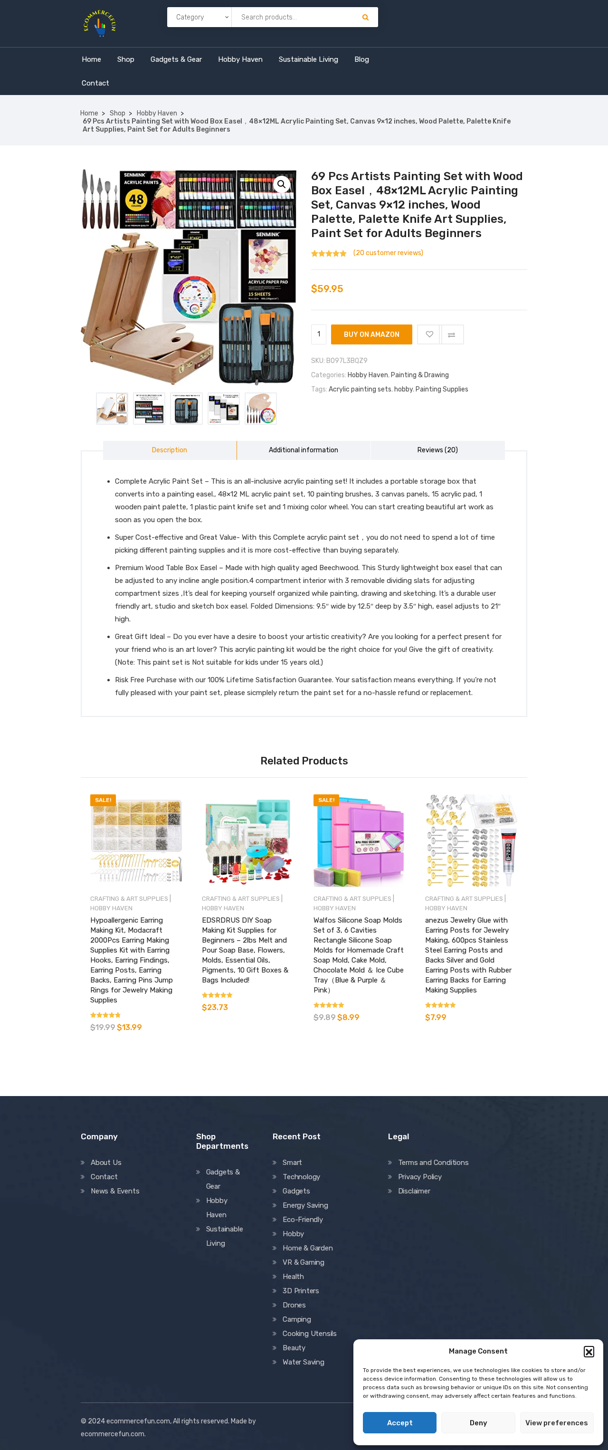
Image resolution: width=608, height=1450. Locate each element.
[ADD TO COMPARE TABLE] (451, 334)
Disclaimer (414, 1191)
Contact (95, 83)
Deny (478, 1423)
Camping (297, 1319)
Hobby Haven (240, 59)
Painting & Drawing (420, 375)
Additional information (303, 450)
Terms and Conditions (433, 1162)
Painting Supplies (442, 389)
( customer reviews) (388, 253)
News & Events (115, 1191)
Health (293, 1276)
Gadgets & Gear (176, 59)
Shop (125, 59)
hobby (403, 389)
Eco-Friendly (303, 1219)
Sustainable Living (308, 59)
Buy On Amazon (371, 335)
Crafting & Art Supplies (129, 898)
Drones (294, 1305)
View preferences (556, 1423)
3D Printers (301, 1291)
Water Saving (303, 1362)
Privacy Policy (420, 1177)
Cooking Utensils (310, 1333)
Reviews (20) (438, 450)
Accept (400, 1423)
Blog (361, 59)
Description (169, 450)
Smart (292, 1162)
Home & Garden (307, 1248)
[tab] (170, 450)
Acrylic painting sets (360, 389)
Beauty (294, 1348)
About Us (106, 1162)
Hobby (293, 1234)
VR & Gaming (303, 1262)
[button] (589, 1351)
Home (91, 59)
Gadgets (296, 1191)
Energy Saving (305, 1205)
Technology (301, 1177)
